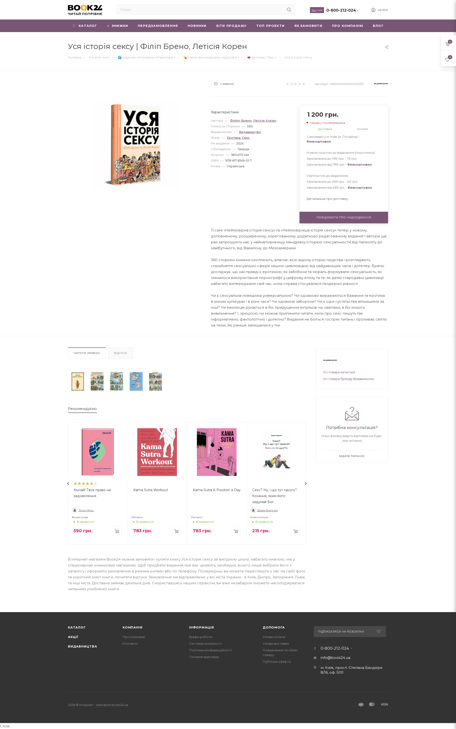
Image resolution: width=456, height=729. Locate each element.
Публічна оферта (277, 661)
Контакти (130, 643)
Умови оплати (274, 637)
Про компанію (134, 637)
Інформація (201, 627)
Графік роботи (200, 637)
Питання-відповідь (204, 657)
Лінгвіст (137, 517)
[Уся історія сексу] (77, 381)
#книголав (80, 517)
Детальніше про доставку (327, 199)
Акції (73, 637)
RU (314, 10)
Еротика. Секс (238, 137)
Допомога (274, 627)
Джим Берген (267, 510)
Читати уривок (87, 353)
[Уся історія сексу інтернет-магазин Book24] (135, 144)
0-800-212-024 (341, 10)
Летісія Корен (264, 120)
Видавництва (82, 646)
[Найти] (289, 9)
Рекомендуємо (82, 408)
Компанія (132, 627)
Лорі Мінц (86, 510)
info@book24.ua (335, 657)
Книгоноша (259, 517)
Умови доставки (276, 643)
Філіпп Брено (241, 120)
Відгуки (120, 353)
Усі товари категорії (339, 372)
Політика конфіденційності (210, 650)
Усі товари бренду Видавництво (348, 379)
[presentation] (68, 483)
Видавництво (250, 132)
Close (5, 726)
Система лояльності (205, 643)
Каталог (77, 627)
